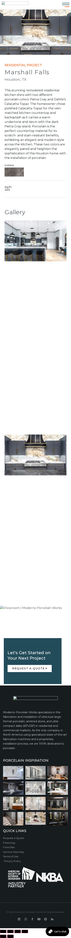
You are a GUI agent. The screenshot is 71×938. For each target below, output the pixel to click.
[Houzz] (52, 919)
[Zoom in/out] (25, 931)
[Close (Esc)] (3, 931)
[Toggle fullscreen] (17, 931)
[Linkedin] (19, 919)
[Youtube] (38, 919)
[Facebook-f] (32, 919)
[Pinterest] (45, 919)
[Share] (10, 931)
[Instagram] (25, 919)
